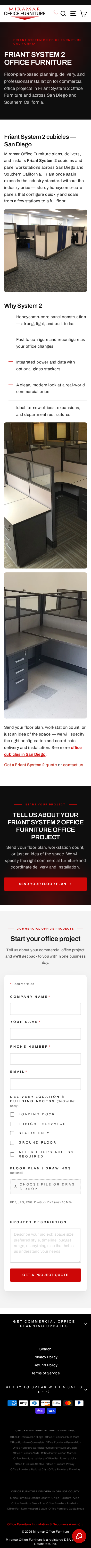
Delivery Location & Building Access (42, 1101)
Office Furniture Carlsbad (28, 1447)
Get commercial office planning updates (44, 1324)
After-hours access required (46, 1154)
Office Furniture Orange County (30, 1497)
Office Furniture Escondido (63, 1442)
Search (45, 1349)
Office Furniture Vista (26, 1453)
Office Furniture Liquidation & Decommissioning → (45, 1524)
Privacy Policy (45, 1357)
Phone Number (30, 1046)
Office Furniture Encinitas (65, 1469)
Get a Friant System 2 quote (30, 765)
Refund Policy (45, 1365)
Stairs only (34, 1133)
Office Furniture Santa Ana (28, 1503)
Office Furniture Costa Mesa (66, 1508)
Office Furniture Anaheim (62, 1503)
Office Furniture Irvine (65, 1497)
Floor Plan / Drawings (40, 1170)
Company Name (30, 996)
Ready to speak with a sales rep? (44, 1389)
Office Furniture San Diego (26, 1437)
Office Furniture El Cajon (61, 1447)
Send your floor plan (42, 884)
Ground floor (38, 1142)
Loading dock (37, 1114)
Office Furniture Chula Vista (62, 1437)
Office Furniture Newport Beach (27, 1508)
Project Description (38, 1222)
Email (19, 1071)
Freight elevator (42, 1124)
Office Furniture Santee (29, 1464)
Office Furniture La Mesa (28, 1458)
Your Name (25, 1022)
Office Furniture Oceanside (27, 1442)
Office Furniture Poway (60, 1464)
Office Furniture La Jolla (61, 1458)
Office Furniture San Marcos (58, 1453)
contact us (73, 765)
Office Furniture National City (28, 1469)
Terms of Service (45, 1373)
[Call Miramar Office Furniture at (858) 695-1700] (55, 12)
